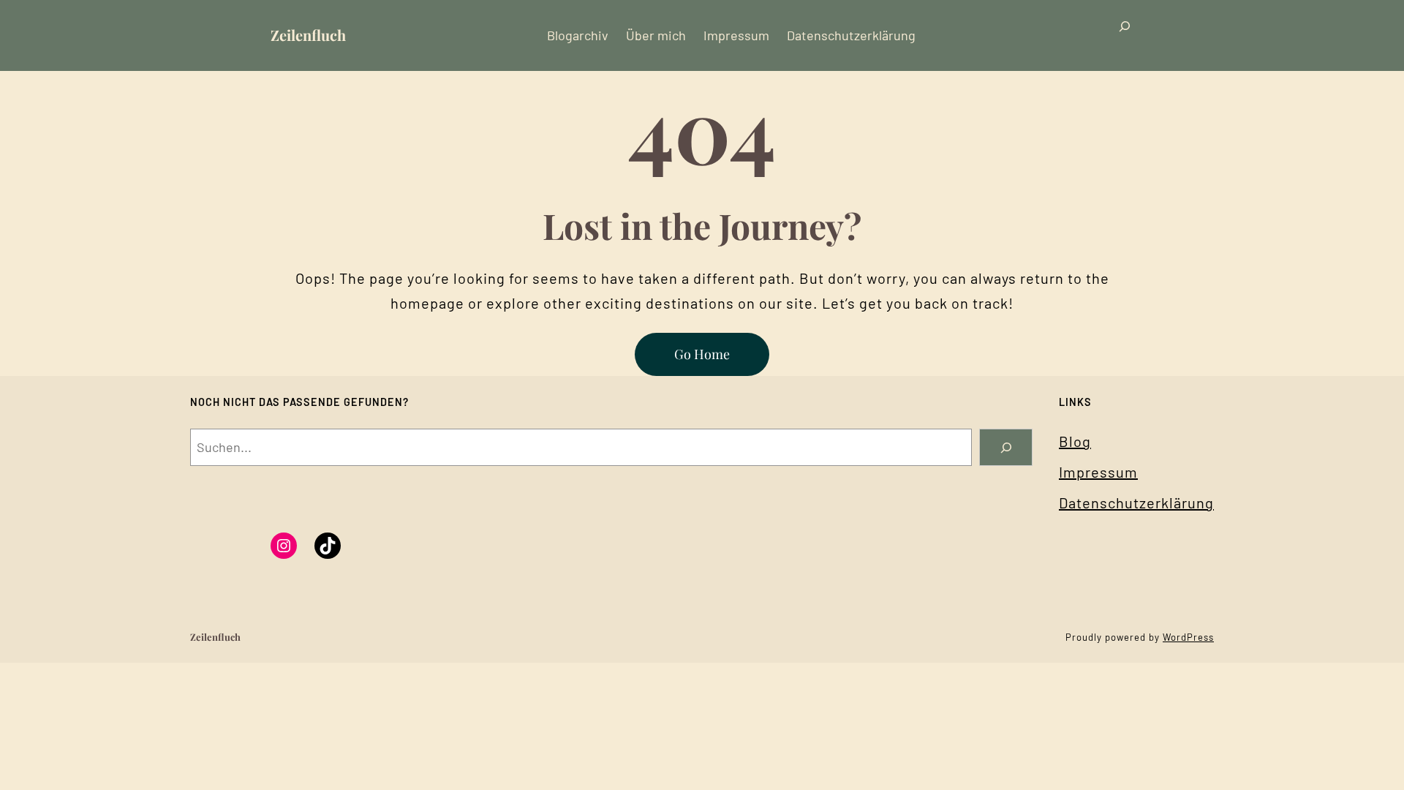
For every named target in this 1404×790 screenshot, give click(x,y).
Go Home (702, 354)
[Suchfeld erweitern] (1124, 35)
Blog (1075, 441)
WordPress (1188, 637)
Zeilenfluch (308, 35)
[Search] (1006, 447)
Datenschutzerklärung (1136, 502)
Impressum (1098, 472)
